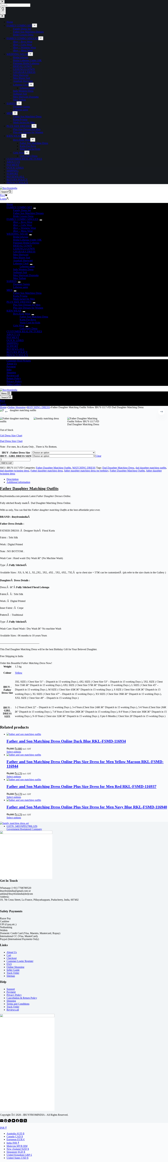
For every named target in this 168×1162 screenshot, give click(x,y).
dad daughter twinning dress (14, 470)
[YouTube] (14, 1121)
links (9, 369)
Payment (11, 366)
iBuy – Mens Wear (23, 231)
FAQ (9, 964)
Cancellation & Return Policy (22, 997)
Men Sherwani (20, 254)
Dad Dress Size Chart (11, 441)
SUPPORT (12, 346)
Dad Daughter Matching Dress (118, 467)
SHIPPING (13, 343)
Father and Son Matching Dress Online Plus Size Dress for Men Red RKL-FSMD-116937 (81, 786)
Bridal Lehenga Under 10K (27, 239)
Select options (14, 751)
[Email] (2, 1121)
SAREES (12, 281)
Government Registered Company (24, 829)
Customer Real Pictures (19, 360)
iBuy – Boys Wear (22, 222)
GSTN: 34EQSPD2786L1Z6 (22, 826)
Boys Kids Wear (21, 313)
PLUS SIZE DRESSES (19, 301)
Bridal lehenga (20, 236)
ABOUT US (13, 334)
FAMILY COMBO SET (19, 207)
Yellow (18, 672)
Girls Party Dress (28, 328)
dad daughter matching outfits (151, 467)
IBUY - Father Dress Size (16, 452)
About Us (12, 363)
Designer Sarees (21, 284)
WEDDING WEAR (17, 233)
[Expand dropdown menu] (34, 208)
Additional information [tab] (18, 482)
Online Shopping (15, 967)
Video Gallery (14, 384)
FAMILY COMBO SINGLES (22, 219)
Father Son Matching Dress (27, 293)
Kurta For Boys (28, 319)
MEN (9, 290)
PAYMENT (13, 337)
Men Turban (19, 278)
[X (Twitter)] (25, 1121)
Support (11, 989)
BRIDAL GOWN (22, 245)
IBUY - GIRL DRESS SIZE (16, 456)
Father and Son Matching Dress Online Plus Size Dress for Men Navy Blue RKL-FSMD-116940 (87, 807)
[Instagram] (22, 1121)
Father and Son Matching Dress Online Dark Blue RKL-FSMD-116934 (66, 741)
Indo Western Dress (23, 269)
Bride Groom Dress (23, 216)
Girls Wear (18, 325)
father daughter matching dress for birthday (86, 470)
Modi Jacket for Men (24, 299)
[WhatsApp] (10, 1121)
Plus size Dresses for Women (28, 307)
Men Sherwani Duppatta (26, 275)
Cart (9, 955)
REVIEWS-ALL (15, 349)
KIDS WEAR (14, 310)
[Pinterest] (6, 1121)
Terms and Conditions (18, 1003)
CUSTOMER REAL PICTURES (24, 331)
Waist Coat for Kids (30, 322)
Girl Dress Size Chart (11, 435)
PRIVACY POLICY (17, 355)
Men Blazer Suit (21, 257)
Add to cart (6, 463)
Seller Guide (13, 970)
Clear (98, 455)
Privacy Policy (14, 381)
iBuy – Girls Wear (22, 225)
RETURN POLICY (17, 352)
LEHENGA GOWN (24, 248)
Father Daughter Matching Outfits (53, 467)
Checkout (12, 958)
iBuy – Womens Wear (24, 228)
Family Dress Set (22, 210)
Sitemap (11, 975)
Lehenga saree (27, 266)
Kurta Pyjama (20, 296)
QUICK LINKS (15, 340)
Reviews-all (13, 375)
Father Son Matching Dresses (28, 213)
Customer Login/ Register (20, 961)
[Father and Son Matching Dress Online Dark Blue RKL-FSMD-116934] (24, 734)
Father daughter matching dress (47, 470)
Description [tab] (13, 479)
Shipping (11, 372)
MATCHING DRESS (83, 467)
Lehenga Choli (21, 263)
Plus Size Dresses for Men (26, 304)
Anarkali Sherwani (23, 260)
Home (10, 204)
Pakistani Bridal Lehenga (26, 242)
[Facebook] (18, 1121)
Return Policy (14, 378)
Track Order (13, 973)
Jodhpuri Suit (20, 272)
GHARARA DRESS (24, 251)
